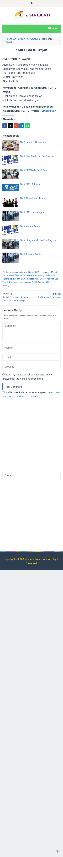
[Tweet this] (10, 125)
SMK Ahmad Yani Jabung (33, 198)
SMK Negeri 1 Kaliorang (49, 295)
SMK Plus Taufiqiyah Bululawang (37, 156)
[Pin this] (16, 125)
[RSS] (31, 3)
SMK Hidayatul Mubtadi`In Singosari (38, 240)
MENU (55, 28)
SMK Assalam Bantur (31, 254)
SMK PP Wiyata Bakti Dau (33, 170)
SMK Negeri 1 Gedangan (33, 142)
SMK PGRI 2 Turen (30, 184)
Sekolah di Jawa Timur (22, 271)
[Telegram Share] (21, 125)
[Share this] (4, 125)
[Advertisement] (31, 438)
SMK (36, 271)
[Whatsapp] (27, 125)
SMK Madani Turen (30, 226)
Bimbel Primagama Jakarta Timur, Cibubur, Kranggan (15, 297)
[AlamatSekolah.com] (31, 14)
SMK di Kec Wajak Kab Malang (29, 275)
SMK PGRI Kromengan (32, 212)
